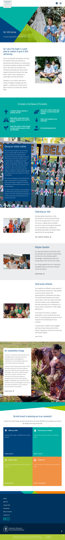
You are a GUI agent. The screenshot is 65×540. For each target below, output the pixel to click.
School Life (6, 505)
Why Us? (5, 502)
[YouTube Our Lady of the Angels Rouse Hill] (8, 519)
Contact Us (6, 515)
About (5, 498)
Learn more (38, 274)
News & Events (7, 511)
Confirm (48, 537)
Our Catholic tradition (42, 237)
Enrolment (6, 508)
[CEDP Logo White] (13, 529)
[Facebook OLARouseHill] (4, 519)
